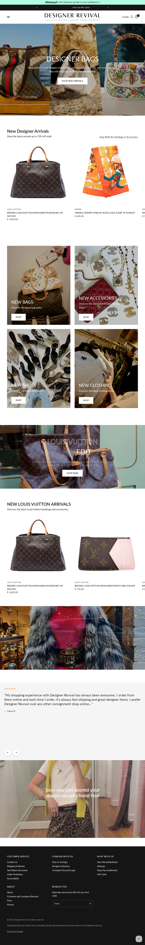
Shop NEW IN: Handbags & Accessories (119, 137)
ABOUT (11, 887)
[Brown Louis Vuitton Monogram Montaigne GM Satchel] (38, 174)
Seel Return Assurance (17, 870)
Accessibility (13, 878)
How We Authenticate (107, 862)
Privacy (10, 904)
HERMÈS (78, 209)
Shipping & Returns (16, 866)
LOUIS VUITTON (14, 209)
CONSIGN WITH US (62, 857)
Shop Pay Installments (107, 870)
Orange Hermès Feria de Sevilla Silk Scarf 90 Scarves (105, 212)
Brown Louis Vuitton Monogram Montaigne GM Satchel (35, 214)
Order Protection (15, 874)
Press (9, 900)
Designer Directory (61, 866)
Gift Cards (101, 874)
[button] (72, 81)
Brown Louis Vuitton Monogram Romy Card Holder (105, 585)
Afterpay (101, 866)
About (10, 892)
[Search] (132, 17)
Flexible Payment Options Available (73, 7)
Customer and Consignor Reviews (23, 896)
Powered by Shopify (15, 931)
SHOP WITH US (105, 857)
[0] (136, 17)
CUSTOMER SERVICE (18, 857)
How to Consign (59, 862)
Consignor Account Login (63, 870)
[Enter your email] (90, 903)
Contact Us (12, 862)
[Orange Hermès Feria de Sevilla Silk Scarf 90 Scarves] (106, 174)
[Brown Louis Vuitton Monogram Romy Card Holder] (106, 547)
